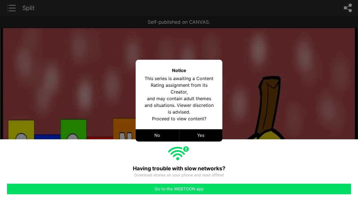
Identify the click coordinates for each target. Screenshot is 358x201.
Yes (200, 135)
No (157, 135)
